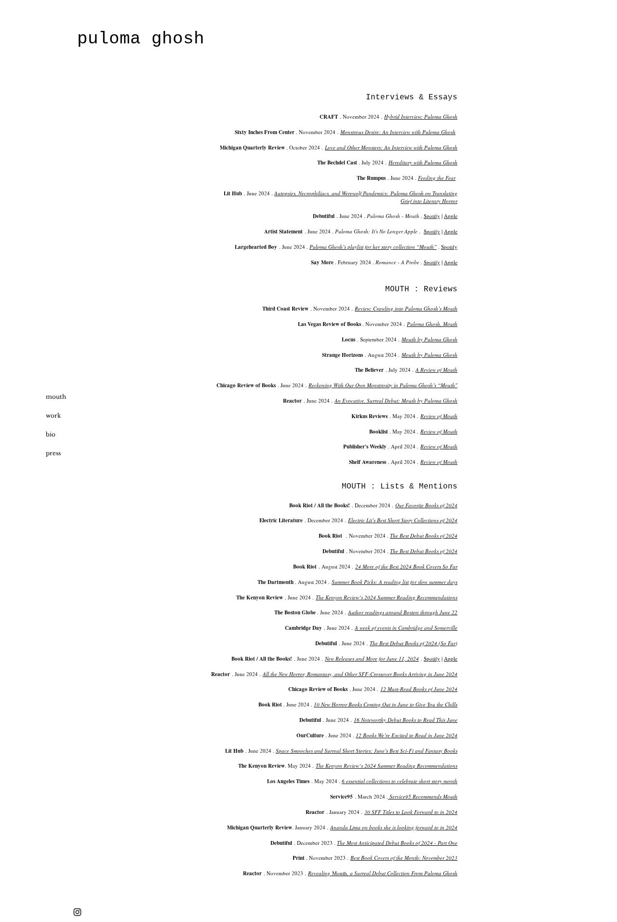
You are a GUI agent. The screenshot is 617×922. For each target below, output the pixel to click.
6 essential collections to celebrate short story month (399, 781)
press (53, 453)
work (53, 415)
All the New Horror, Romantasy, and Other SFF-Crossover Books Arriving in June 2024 (360, 674)
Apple (450, 215)
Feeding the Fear (437, 177)
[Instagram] (77, 912)
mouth (56, 396)
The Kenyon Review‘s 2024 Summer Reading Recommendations (386, 597)
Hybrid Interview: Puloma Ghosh (420, 116)
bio (50, 434)
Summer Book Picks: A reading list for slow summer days (394, 581)
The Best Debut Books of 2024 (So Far (413, 643)
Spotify (432, 215)
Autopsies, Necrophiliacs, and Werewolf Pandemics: (332, 193)
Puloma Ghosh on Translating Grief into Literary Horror (423, 197)
